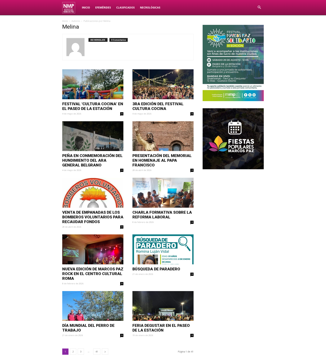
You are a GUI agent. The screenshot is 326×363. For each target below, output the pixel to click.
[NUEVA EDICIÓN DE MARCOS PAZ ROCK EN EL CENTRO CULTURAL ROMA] (92, 249)
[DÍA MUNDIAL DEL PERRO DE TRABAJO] (92, 306)
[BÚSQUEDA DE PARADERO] (163, 249)
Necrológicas (150, 7)
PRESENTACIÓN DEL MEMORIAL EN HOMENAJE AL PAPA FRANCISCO (162, 160)
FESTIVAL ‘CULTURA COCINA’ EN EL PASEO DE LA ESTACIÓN (92, 106)
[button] (259, 8)
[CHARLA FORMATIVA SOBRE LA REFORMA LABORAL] (163, 193)
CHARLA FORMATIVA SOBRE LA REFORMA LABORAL (162, 214)
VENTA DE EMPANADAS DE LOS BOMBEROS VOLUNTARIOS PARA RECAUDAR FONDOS (92, 217)
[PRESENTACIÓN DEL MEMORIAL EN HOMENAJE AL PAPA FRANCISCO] (163, 136)
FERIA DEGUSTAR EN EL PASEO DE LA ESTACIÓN (161, 327)
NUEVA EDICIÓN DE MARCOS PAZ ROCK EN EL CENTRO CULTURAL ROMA (92, 274)
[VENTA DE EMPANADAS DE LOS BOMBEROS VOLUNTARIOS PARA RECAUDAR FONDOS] (92, 193)
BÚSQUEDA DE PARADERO (156, 269)
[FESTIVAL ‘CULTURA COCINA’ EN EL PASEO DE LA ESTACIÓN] (92, 84)
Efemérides (103, 7)
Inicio (86, 7)
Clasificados (125, 7)
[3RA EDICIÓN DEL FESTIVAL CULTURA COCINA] (163, 84)
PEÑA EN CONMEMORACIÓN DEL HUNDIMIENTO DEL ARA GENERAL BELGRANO (92, 160)
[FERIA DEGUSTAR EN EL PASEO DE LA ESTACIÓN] (163, 306)
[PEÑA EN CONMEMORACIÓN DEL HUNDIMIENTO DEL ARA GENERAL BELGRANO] (92, 136)
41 (96, 351)
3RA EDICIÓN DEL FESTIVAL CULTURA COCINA (158, 106)
